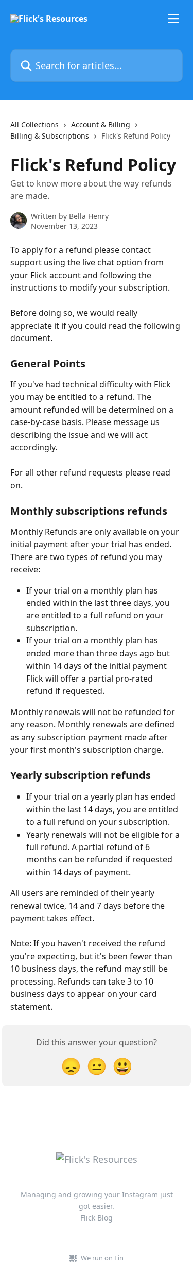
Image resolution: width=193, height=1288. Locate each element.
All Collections (34, 124)
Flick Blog (96, 1218)
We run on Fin (102, 1257)
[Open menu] (173, 18)
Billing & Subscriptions (49, 136)
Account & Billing (100, 124)
